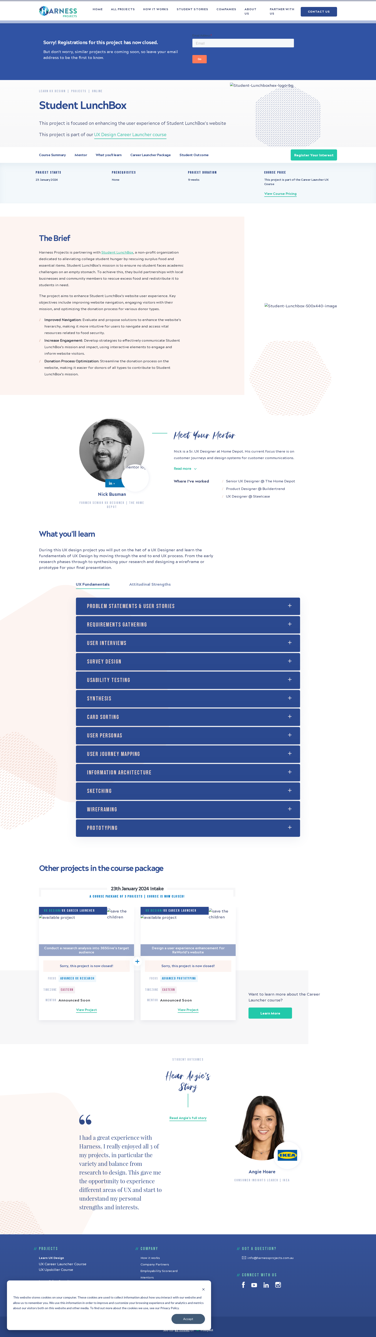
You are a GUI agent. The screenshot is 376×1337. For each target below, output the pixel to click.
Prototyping (102, 828)
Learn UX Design (51, 1258)
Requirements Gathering (117, 625)
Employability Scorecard (159, 1271)
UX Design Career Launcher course (130, 134)
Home (98, 9)
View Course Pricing (280, 194)
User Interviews (107, 643)
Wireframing (102, 809)
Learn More (270, 1013)
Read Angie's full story (188, 1118)
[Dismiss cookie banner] (203, 1289)
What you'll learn (108, 155)
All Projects (123, 9)
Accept (188, 1319)
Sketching (99, 791)
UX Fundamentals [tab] (93, 584)
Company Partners (155, 1264)
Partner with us (282, 11)
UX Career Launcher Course (62, 1264)
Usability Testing (108, 680)
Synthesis (99, 698)
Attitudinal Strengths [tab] (150, 584)
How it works (155, 9)
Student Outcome (194, 155)
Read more (182, 469)
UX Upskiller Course (56, 1270)
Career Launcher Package (150, 155)
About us (251, 11)
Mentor (81, 155)
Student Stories (192, 9)
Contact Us (319, 11)
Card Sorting (103, 717)
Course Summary (52, 155)
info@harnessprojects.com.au (270, 1258)
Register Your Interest (314, 155)
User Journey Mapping (113, 754)
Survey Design (104, 661)
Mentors (147, 1277)
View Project (86, 1010)
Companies (226, 9)
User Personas (105, 735)
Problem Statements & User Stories (131, 606)
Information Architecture (119, 772)
